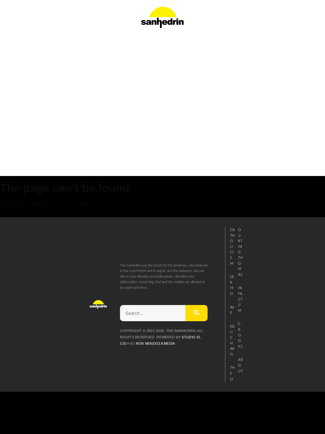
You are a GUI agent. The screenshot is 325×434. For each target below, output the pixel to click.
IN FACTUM (240, 299)
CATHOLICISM (232, 246)
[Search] (196, 313)
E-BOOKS (240, 335)
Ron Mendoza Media (155, 343)
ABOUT (240, 365)
